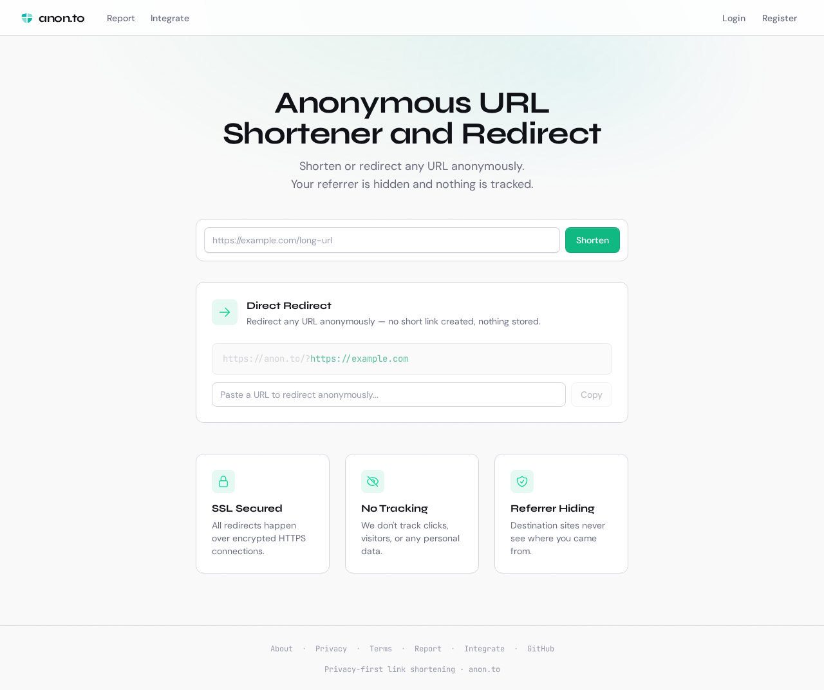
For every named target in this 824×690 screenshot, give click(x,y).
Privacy (331, 649)
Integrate (484, 649)
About (281, 649)
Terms (381, 649)
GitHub (540, 649)
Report (428, 649)
